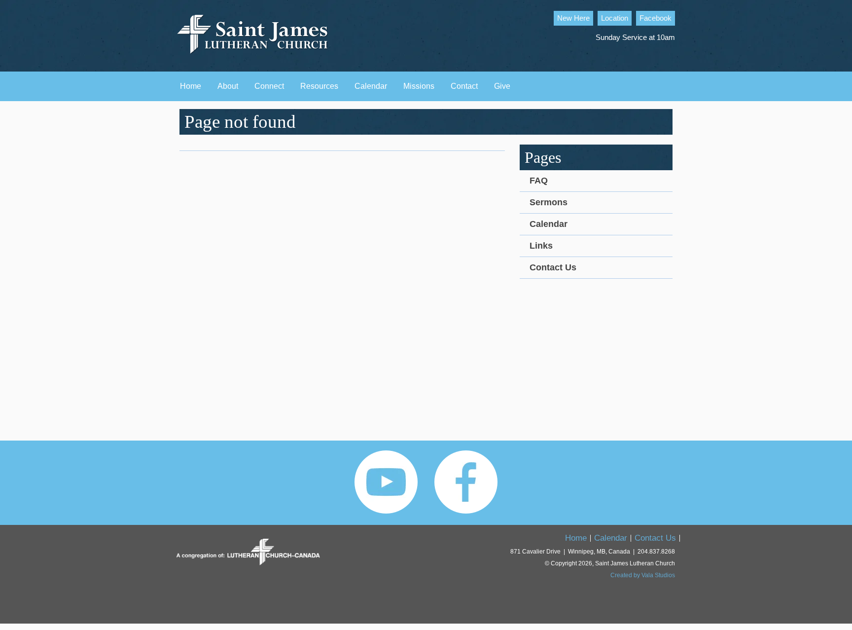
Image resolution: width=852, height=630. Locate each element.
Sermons (549, 202)
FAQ (539, 180)
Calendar (371, 86)
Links (541, 246)
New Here (573, 18)
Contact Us (553, 267)
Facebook (655, 18)
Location (614, 18)
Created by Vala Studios (642, 575)
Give (502, 86)
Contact (464, 86)
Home (190, 86)
